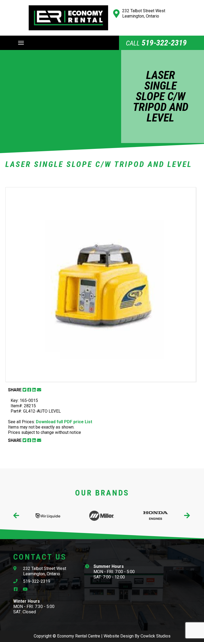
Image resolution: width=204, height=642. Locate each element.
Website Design (119, 636)
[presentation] (16, 515)
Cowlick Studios (156, 636)
